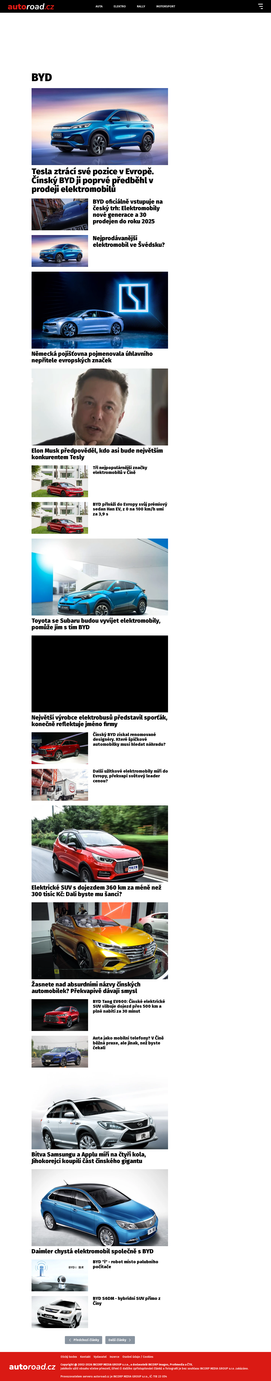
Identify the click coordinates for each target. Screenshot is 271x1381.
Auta (99, 6)
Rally (141, 6)
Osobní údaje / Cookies (137, 1357)
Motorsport (165, 6)
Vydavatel (100, 1357)
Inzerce (114, 1357)
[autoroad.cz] (50, 6)
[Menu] (260, 6)
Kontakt (85, 1357)
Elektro (120, 6)
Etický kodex (69, 1357)
